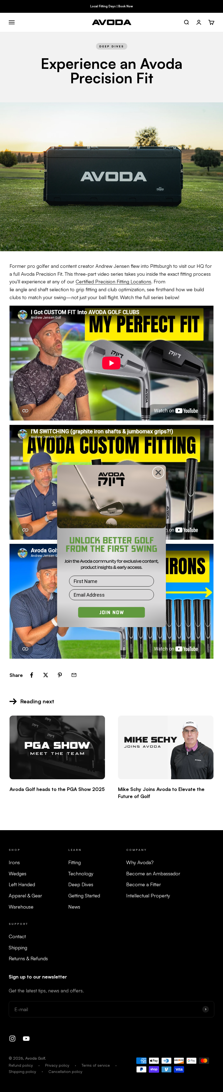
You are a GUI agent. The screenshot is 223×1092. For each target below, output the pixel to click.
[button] (111, 615)
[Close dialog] (158, 472)
